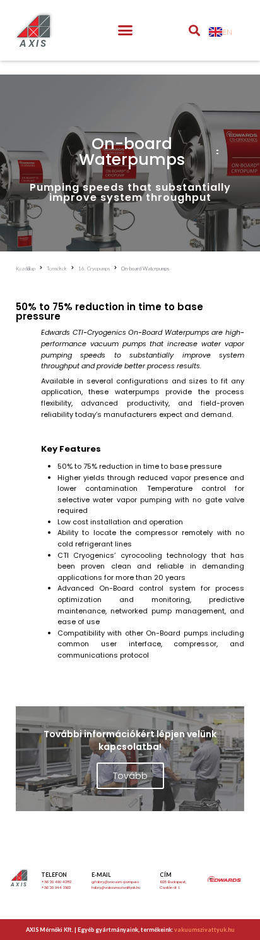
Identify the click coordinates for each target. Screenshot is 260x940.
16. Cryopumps (94, 268)
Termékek (57, 268)
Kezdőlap (25, 268)
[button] (126, 30)
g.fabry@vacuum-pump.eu (115, 881)
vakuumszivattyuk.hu (204, 929)
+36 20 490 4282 (56, 881)
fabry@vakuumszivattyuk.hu (116, 887)
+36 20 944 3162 (56, 887)
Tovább (130, 775)
